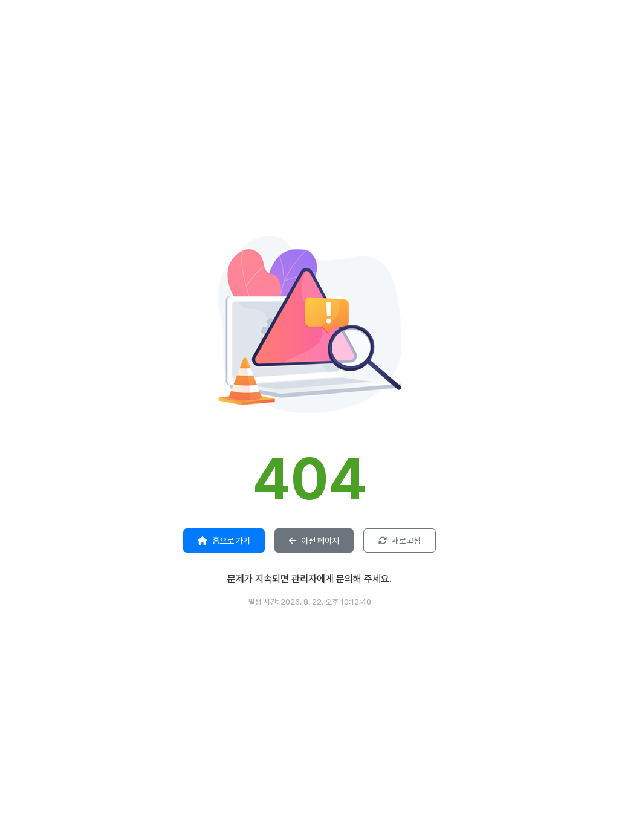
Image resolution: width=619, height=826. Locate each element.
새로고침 (406, 540)
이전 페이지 (320, 540)
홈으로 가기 (231, 540)
